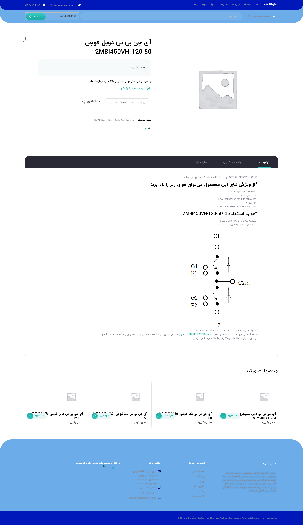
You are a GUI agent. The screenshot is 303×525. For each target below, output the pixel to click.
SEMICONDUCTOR (125, 120)
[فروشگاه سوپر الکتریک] (271, 4)
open (25, 39)
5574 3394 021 (32, 5)
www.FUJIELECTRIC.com (197, 334)
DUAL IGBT (100, 120)
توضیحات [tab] (264, 162)
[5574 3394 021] (44, 5)
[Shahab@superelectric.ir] (79, 5)
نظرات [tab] (202, 162)
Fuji (144, 128)
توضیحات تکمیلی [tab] (232, 162)
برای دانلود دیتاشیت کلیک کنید (135, 88)
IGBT (111, 120)
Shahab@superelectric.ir (63, 5)
